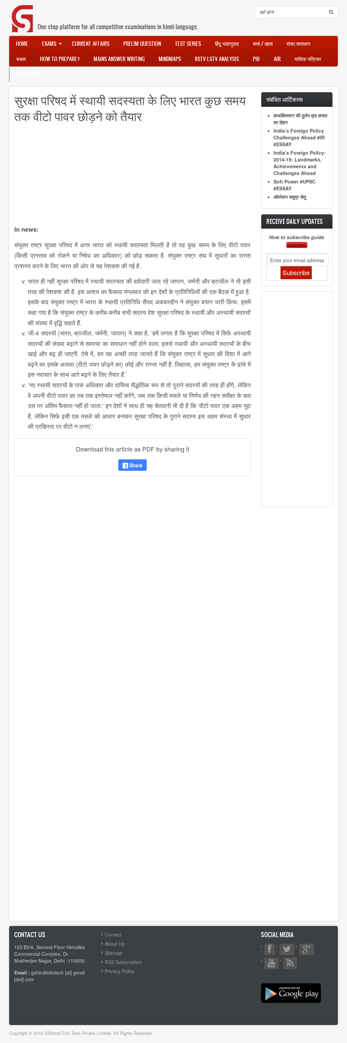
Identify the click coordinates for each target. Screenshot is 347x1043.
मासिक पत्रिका (307, 58)
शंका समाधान (298, 43)
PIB (256, 58)
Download (28, 74)
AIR (277, 58)
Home (22, 43)
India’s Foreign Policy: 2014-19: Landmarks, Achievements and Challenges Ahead (299, 162)
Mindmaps (170, 58)
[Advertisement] (132, 176)
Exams (49, 43)
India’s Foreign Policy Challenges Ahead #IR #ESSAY (299, 137)
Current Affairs (90, 43)
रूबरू (21, 58)
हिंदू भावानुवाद (227, 43)
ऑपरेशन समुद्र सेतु (289, 196)
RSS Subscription (123, 962)
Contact (113, 934)
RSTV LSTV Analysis (217, 58)
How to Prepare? (60, 58)
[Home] (22, 11)
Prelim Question (142, 43)
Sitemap (113, 952)
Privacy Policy (119, 971)
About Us (114, 943)
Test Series (188, 43)
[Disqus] (132, 571)
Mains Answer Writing (119, 58)
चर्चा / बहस (263, 43)
